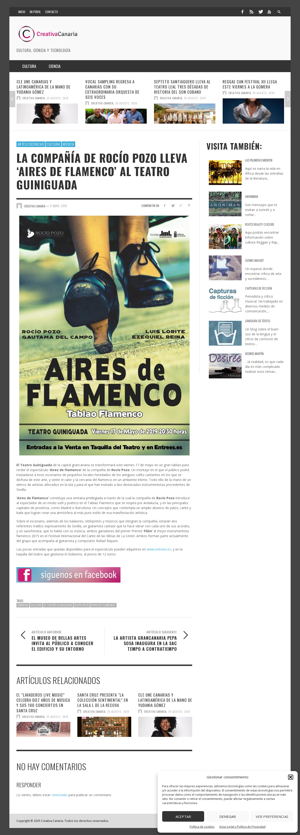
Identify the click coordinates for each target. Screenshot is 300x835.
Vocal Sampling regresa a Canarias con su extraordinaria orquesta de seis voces (44, 89)
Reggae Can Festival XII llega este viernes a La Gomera (181, 84)
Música (68, 144)
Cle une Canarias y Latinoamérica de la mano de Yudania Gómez (165, 700)
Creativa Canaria (33, 103)
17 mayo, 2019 (58, 205)
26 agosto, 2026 (58, 103)
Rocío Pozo (82, 605)
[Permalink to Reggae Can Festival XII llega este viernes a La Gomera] (184, 111)
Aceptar (183, 816)
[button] (290, 777)
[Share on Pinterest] (189, 205)
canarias (22, 605)
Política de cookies (202, 827)
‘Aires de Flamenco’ (103, 605)
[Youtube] (269, 11)
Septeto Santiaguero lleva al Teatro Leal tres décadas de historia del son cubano (113, 87)
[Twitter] (260, 11)
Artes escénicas (31, 144)
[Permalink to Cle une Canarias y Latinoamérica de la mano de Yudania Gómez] (165, 727)
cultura (36, 605)
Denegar (227, 816)
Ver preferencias (272, 816)
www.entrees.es (159, 549)
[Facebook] (242, 11)
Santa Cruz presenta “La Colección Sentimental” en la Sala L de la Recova (102, 700)
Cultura (53, 144)
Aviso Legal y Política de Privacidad (242, 827)
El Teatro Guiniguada (58, 605)
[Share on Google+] (181, 205)
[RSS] (251, 11)
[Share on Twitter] (173, 205)
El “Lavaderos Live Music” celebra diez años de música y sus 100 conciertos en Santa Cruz (43, 702)
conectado (59, 795)
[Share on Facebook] (164, 205)
